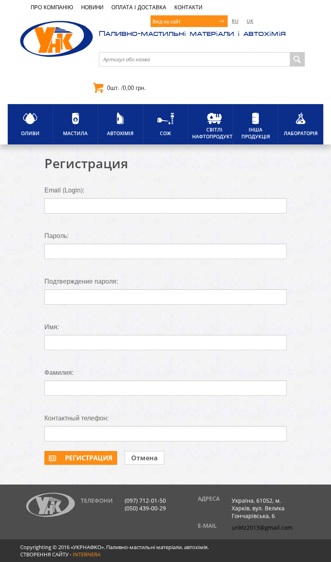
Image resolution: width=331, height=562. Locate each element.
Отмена (144, 457)
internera (87, 554)
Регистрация (89, 457)
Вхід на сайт (167, 21)
